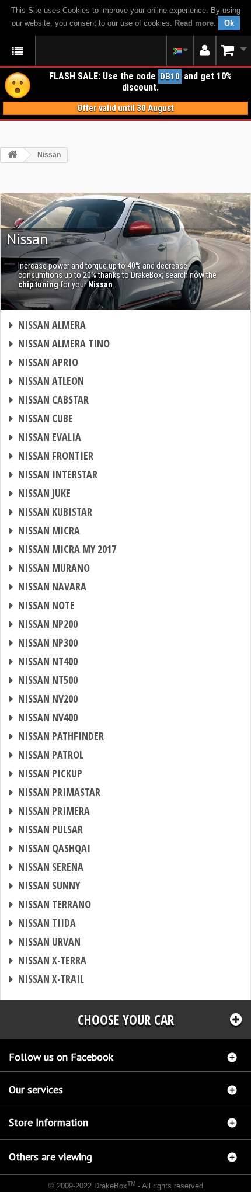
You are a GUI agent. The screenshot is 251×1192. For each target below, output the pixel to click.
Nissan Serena (46, 867)
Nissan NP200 (43, 624)
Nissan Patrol (46, 755)
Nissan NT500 (43, 680)
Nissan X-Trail (46, 979)
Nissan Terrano (50, 904)
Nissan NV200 (43, 698)
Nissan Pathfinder (56, 736)
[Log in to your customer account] (204, 51)
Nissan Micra (44, 530)
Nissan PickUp (45, 773)
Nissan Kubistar (50, 512)
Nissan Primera (49, 811)
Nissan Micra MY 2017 (62, 549)
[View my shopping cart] (233, 50)
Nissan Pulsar (46, 829)
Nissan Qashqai (49, 848)
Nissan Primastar (54, 792)
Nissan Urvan (45, 941)
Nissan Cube (41, 418)
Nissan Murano (49, 568)
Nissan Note (42, 605)
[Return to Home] (12, 155)
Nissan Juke (40, 493)
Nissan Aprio (43, 362)
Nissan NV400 (43, 717)
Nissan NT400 (43, 661)
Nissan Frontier (51, 456)
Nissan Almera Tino (59, 343)
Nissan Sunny (44, 885)
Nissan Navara (47, 586)
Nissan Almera (47, 325)
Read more (194, 23)
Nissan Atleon (46, 381)
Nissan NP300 (43, 642)
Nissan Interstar (53, 474)
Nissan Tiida (42, 923)
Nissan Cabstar (49, 399)
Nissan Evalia (45, 437)
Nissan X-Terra (47, 960)
